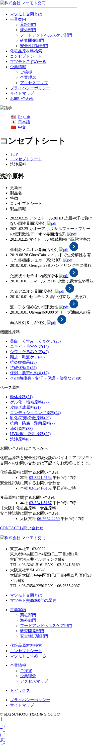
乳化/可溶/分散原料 (30, 418)
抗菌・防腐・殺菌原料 (32, 423)
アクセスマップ (34, 83)
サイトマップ (22, 93)
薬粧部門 (28, 24)
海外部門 (28, 30)
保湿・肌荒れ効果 (29, 373)
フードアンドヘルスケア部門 (46, 35)
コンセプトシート (26, 56)
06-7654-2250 (48, 518)
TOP (14, 154)
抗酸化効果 (23, 367)
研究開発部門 (32, 40)
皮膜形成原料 (25, 407)
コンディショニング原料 (35, 413)
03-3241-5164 (40, 477)
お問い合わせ (22, 98)
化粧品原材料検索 (26, 51)
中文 (22, 127)
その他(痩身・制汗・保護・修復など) (45, 378)
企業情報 (18, 67)
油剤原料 (21, 428)
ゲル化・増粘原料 (29, 402)
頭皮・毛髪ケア (27, 357)
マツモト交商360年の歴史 (33, 600)
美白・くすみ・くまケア (35, 341)
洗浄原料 (20, 439)
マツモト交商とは (26, 14)
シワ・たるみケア (29, 352)
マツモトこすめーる (28, 61)
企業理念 (28, 77)
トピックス (20, 690)
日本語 (24, 122)
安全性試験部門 (34, 46)
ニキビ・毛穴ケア (29, 346)
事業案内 (18, 19)
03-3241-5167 (40, 503)
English (24, 117)
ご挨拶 (26, 72)
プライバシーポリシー (30, 88)
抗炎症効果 (23, 362)
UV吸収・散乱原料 (30, 434)
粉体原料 (21, 397)
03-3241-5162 (40, 488)
